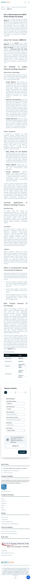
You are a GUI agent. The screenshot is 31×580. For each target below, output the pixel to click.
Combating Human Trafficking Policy (10, 523)
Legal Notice (4, 550)
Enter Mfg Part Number (11, 401)
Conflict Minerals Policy (7, 521)
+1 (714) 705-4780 (7, 472)
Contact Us (4, 503)
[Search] (25, 2)
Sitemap (3, 509)
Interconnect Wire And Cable (19, 7)
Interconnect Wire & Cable (22, 366)
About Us (3, 501)
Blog (2, 507)
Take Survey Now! (5, 491)
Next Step (22, 452)
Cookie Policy (4, 519)
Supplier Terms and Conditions (8, 531)
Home (2, 7)
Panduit (3, 9)
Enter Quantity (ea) (10, 412)
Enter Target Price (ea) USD (12, 417)
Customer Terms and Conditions (9, 533)
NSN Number (9, 422)
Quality (3, 505)
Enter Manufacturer (10, 406)
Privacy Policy (4, 517)
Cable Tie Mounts (21, 371)
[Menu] (28, 2)
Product (8, 7)
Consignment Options (6, 555)
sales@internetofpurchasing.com (11, 470)
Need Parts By (9, 428)
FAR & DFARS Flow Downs (7, 553)
